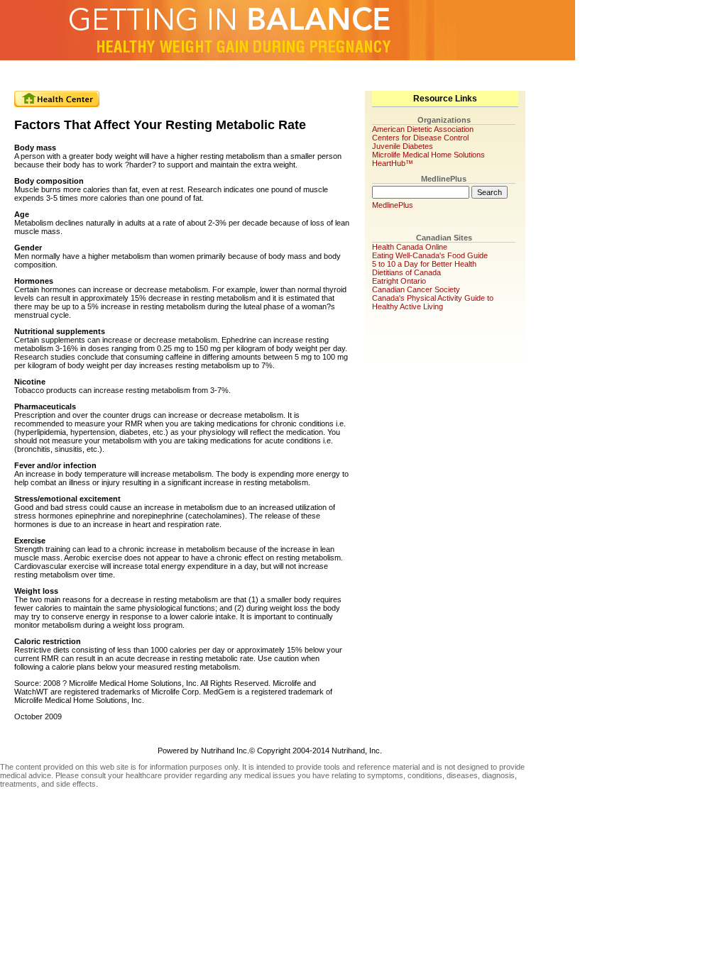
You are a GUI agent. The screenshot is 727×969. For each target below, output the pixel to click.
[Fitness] (283, 74)
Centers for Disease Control (420, 137)
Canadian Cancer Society (416, 289)
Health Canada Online (409, 247)
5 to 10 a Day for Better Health (424, 264)
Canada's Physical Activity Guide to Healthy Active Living (432, 302)
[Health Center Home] (56, 99)
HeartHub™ (392, 163)
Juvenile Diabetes (402, 146)
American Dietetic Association (423, 129)
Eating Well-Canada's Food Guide (430, 255)
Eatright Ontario (399, 281)
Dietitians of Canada (406, 272)
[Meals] (175, 74)
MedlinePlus (392, 205)
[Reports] (390, 74)
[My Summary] (67, 74)
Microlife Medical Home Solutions (428, 154)
